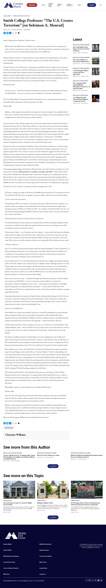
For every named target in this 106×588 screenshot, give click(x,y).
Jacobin (41, 186)
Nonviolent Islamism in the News (46, 453)
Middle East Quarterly (45, 544)
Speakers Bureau (44, 550)
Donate (91, 5)
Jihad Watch (26, 29)
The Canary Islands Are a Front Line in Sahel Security (81, 60)
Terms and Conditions (45, 556)
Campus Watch (7, 16)
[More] (62, 5)
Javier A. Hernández (86, 63)
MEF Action (6, 574)
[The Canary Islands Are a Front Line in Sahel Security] (95, 60)
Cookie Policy (43, 568)
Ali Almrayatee (84, 52)
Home (43, 5)
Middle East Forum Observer (81, 44)
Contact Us (42, 574)
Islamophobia (9, 428)
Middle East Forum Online (80, 80)
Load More (53, 466)
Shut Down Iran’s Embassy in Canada (48, 455)
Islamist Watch (7, 550)
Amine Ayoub (84, 90)
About (79, 5)
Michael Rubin (84, 103)
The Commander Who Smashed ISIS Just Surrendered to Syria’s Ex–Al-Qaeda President (81, 85)
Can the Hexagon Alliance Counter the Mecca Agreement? (80, 72)
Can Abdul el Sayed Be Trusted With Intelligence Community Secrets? (80, 99)
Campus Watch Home (51, 5)
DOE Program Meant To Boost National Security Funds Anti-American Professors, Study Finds (85, 504)
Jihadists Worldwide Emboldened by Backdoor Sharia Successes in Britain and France (87, 456)
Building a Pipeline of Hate (45, 503)
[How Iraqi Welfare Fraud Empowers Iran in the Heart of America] (95, 48)
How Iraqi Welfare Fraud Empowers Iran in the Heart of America (81, 49)
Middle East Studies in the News (21, 16)
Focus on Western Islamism (11, 568)
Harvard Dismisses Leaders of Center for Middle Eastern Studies (17, 504)
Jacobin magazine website (14, 169)
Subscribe (32, 5)
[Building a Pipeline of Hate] (53, 490)
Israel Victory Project (9, 562)
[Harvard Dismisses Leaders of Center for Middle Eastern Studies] (19, 490)
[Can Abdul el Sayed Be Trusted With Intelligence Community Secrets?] (95, 98)
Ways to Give (42, 562)
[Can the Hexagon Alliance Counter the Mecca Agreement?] (95, 71)
